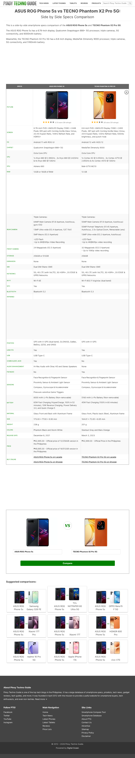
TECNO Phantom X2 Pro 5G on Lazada (99, 457)
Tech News (44, 3)
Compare (67, 563)
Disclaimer (86, 736)
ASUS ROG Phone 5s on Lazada (48, 457)
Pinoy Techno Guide (20, 687)
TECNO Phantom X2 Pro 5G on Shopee (99, 462)
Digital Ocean (73, 748)
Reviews (84, 3)
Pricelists (96, 3)
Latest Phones (59, 3)
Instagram (8, 722)
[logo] (20, 3)
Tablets (73, 3)
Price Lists (47, 729)
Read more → (41, 699)
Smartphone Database (92, 715)
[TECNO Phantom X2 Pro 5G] (105, 119)
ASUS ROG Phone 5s (56, 86)
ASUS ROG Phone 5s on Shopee (48, 462)
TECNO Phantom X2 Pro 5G (104, 86)
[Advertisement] (67, 64)
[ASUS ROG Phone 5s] (57, 119)
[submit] (130, 3)
